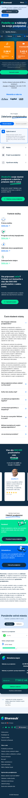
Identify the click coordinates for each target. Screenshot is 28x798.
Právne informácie (6, 756)
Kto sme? (3, 759)
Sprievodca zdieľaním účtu (8, 786)
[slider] (16, 648)
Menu (22, 2)
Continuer (5, 15)
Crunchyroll (21, 47)
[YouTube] (6, 727)
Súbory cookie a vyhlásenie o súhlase (11, 754)
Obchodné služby (5, 764)
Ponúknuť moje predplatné (14, 539)
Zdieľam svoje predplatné (14, 199)
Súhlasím (19, 624)
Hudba (19, 36)
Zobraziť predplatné (14, 565)
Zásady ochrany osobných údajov (10, 751)
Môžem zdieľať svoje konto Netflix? (10, 775)
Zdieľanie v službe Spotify (8, 778)
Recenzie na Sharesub (7, 740)
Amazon (5, 47)
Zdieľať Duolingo (5, 783)
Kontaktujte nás (5, 734)
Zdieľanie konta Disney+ (7, 781)
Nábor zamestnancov (6, 762)
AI (2, 36)
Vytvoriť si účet (14, 72)
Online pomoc (4, 732)
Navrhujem (9, 624)
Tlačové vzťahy (5, 737)
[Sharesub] (6, 3)
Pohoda (10, 36)
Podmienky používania (7, 748)
